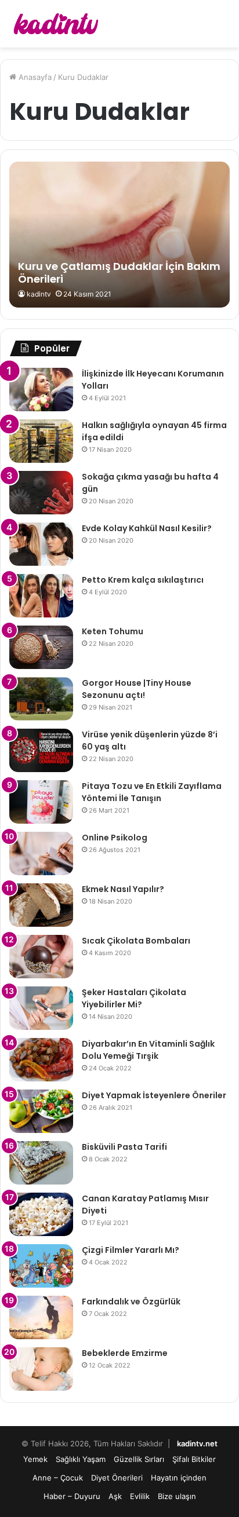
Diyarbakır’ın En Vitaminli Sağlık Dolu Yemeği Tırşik (148, 1050)
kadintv (39, 294)
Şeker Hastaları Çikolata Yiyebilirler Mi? (134, 998)
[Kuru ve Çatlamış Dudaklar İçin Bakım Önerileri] (119, 235)
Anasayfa (34, 77)
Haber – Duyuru (72, 1496)
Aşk (115, 1496)
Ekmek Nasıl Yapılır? (123, 889)
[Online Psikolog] (41, 853)
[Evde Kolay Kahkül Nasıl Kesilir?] (41, 544)
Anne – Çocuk (57, 1477)
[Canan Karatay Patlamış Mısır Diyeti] (41, 1214)
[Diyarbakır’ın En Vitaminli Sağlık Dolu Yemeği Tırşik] (41, 1059)
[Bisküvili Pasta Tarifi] (41, 1163)
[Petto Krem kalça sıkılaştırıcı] (41, 595)
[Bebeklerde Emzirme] (41, 1369)
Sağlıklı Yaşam (81, 1459)
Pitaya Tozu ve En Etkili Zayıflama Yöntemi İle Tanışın (152, 792)
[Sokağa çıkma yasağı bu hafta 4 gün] (41, 492)
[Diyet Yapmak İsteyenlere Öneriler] (41, 1111)
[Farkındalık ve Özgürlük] (41, 1317)
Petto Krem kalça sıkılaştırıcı (143, 580)
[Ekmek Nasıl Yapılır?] (41, 905)
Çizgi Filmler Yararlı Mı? (130, 1250)
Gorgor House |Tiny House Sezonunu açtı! (136, 689)
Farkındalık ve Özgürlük (131, 1301)
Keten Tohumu (112, 631)
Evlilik (140, 1496)
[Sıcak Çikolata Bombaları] (41, 956)
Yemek (35, 1459)
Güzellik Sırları (139, 1459)
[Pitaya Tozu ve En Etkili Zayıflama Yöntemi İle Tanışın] (41, 802)
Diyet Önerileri (117, 1477)
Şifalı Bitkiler (194, 1459)
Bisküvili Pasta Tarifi (124, 1147)
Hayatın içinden (179, 1477)
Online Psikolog (114, 837)
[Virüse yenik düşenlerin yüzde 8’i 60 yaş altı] (41, 750)
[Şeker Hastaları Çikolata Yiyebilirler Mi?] (41, 1008)
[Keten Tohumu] (41, 647)
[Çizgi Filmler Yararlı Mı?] (41, 1266)
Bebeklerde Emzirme (125, 1353)
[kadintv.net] (55, 23)
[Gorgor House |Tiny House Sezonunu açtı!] (41, 699)
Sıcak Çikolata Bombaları (136, 940)
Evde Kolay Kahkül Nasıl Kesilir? (147, 528)
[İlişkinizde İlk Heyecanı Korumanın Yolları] (41, 389)
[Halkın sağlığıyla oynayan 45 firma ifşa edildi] (41, 441)
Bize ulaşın (177, 1496)
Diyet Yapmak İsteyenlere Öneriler (154, 1095)
